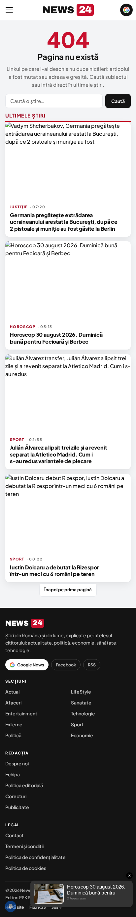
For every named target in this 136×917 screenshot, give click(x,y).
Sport (77, 724)
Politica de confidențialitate (35, 857)
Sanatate (81, 702)
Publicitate (17, 807)
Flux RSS (37, 907)
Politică (13, 735)
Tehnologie (83, 713)
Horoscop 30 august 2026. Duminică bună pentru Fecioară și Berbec (56, 338)
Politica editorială (24, 785)
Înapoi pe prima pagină (68, 589)
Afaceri (13, 702)
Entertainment (21, 713)
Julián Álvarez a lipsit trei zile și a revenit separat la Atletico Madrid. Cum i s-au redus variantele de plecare (58, 454)
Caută (118, 101)
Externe (13, 724)
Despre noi (17, 763)
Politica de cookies (25, 868)
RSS (92, 664)
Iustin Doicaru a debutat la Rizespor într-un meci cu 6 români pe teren (54, 570)
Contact (14, 835)
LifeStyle (81, 692)
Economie (82, 735)
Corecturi (15, 796)
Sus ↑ (56, 907)
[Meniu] (9, 10)
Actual (12, 692)
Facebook (66, 664)
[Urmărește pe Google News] (126, 10)
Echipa (12, 774)
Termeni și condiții (24, 846)
